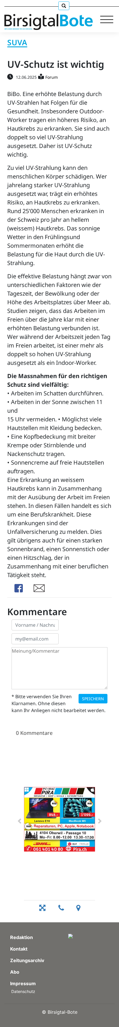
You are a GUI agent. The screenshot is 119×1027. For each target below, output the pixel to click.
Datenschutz (23, 991)
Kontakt (18, 949)
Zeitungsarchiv (27, 960)
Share (18, 588)
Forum (51, 77)
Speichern (93, 698)
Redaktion (21, 937)
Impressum (23, 983)
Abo (14, 972)
